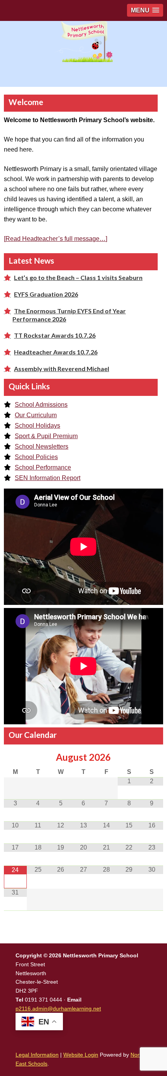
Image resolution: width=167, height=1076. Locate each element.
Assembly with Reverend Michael (61, 368)
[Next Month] (151, 757)
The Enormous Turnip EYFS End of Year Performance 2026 (69, 314)
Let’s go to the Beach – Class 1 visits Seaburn (78, 277)
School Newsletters (41, 446)
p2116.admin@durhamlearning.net (58, 1008)
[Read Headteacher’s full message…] (55, 238)
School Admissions (41, 404)
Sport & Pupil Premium (46, 436)
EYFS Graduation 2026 (46, 294)
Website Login (80, 1055)
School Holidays (37, 425)
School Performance (43, 467)
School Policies (36, 457)
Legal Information (37, 1055)
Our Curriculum (36, 415)
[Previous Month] (15, 757)
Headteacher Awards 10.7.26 (55, 352)
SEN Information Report (47, 478)
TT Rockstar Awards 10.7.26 (55, 335)
